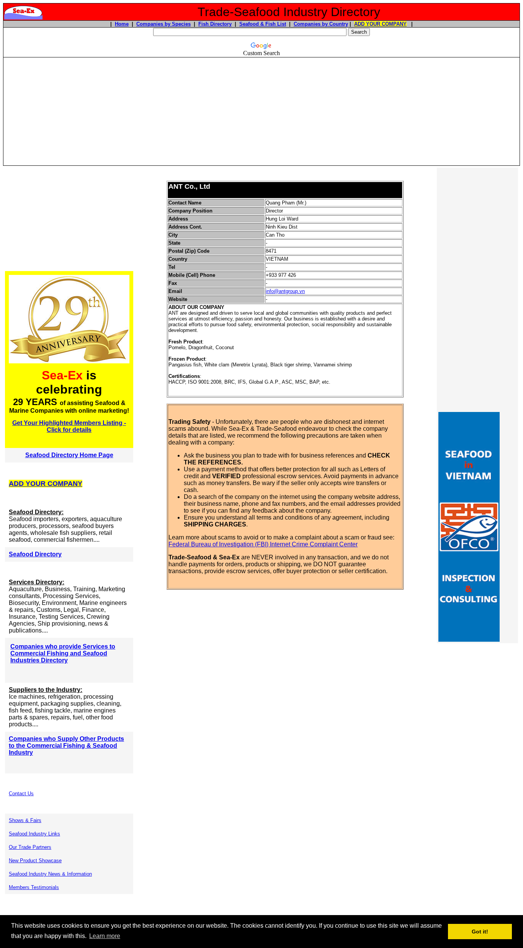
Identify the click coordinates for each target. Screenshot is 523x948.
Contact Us (21, 793)
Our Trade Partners (30, 847)
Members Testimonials (34, 887)
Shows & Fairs (25, 820)
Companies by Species (163, 24)
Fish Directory (215, 24)
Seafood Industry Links (34, 834)
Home (122, 24)
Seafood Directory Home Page (69, 455)
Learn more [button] (104, 936)
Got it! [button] (480, 931)
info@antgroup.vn (285, 291)
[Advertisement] (261, 111)
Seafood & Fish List (262, 24)
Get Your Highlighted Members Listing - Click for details (69, 426)
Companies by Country (321, 24)
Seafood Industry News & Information (50, 874)
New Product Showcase (35, 860)
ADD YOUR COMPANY (380, 24)
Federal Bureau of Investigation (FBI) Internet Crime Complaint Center (263, 544)
